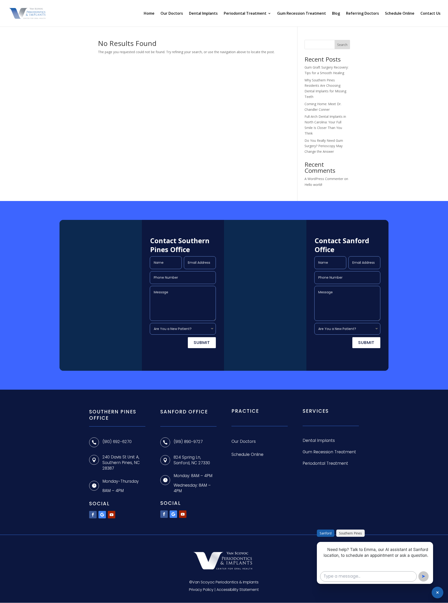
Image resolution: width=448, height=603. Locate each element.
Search (342, 44)
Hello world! (313, 184)
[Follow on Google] (102, 514)
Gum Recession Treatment (301, 14)
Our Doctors (172, 14)
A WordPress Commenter (323, 179)
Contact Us (430, 14)
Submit (202, 342)
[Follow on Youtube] (111, 514)
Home (149, 14)
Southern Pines (350, 533)
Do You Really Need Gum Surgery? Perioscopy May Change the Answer (323, 146)
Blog (336, 14)
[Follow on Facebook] (93, 514)
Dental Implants (203, 14)
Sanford (326, 533)
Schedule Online (399, 14)
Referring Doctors (362, 14)
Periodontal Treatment (245, 14)
